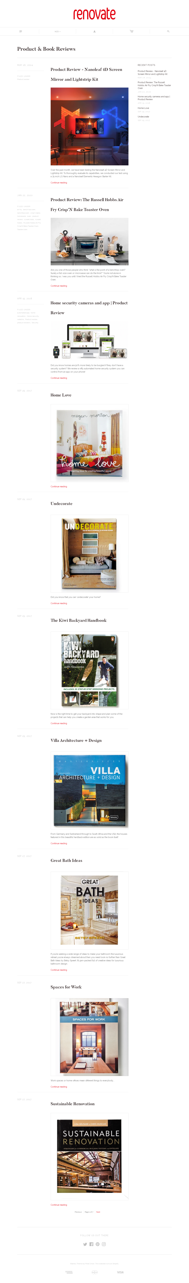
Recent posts (146, 65)
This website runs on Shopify (106, 1264)
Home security (33, 316)
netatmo (20, 319)
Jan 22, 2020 (25, 195)
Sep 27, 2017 (24, 856)
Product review (23, 79)
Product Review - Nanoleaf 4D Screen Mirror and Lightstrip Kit (152, 72)
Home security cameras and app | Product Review (154, 98)
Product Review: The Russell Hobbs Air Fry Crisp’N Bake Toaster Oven (154, 85)
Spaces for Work (66, 987)
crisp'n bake (35, 213)
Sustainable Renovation (72, 1104)
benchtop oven (23, 213)
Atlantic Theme (76, 1264)
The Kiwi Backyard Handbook (79, 620)
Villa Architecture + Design (76, 740)
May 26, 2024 (25, 65)
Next (98, 1212)
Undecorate (61, 503)
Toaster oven (22, 229)
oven (29, 216)
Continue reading (59, 182)
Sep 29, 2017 (24, 391)
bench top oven (29, 209)
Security (35, 323)
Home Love (61, 395)
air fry (19, 209)
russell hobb (29, 219)
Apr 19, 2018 (24, 298)
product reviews (23, 323)
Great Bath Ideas (66, 860)
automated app (23, 313)
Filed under (23, 76)
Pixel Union (89, 1264)
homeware (21, 216)
